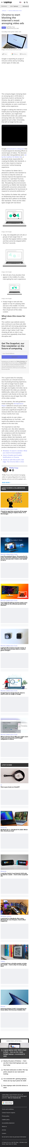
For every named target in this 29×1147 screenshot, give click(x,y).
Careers (4, 1133)
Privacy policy (5, 1116)
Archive (4, 1130)
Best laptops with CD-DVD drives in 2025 (15, 1086)
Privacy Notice (22, 363)
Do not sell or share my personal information (14, 1137)
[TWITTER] (10, 470)
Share (5, 54)
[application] (14, 134)
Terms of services (21, 361)
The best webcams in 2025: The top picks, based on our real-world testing (15, 1072)
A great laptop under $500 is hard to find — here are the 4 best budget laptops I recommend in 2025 (14, 1053)
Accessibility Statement (8, 1123)
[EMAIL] (13, 470)
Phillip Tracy (11, 27)
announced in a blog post (15, 149)
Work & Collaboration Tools (15, 10)
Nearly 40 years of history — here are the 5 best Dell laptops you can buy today (15, 1063)
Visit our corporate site (14, 1098)
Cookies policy (6, 1119)
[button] (2, 2)
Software (4, 10)
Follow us (16, 54)
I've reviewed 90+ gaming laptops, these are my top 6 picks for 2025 (15, 1079)
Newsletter (24, 54)
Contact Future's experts (8, 1112)
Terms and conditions (8, 1109)
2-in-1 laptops (14, 6)
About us (4, 1126)
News (3, 27)
